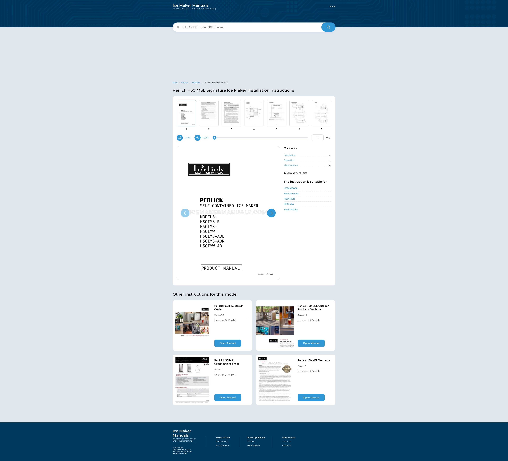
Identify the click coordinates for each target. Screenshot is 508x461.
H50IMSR (289, 198)
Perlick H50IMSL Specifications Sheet (226, 362)
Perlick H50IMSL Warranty (314, 360)
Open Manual (228, 343)
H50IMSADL (291, 188)
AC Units (251, 441)
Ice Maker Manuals (194, 6)
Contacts (286, 445)
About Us (286, 441)
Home (332, 6)
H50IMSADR (291, 193)
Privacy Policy (222, 445)
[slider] (214, 138)
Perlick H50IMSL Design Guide (228, 308)
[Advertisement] (254, 54)
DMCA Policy (222, 441)
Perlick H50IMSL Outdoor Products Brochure (313, 308)
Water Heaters (253, 445)
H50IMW (289, 204)
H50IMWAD (291, 209)
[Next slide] (271, 213)
